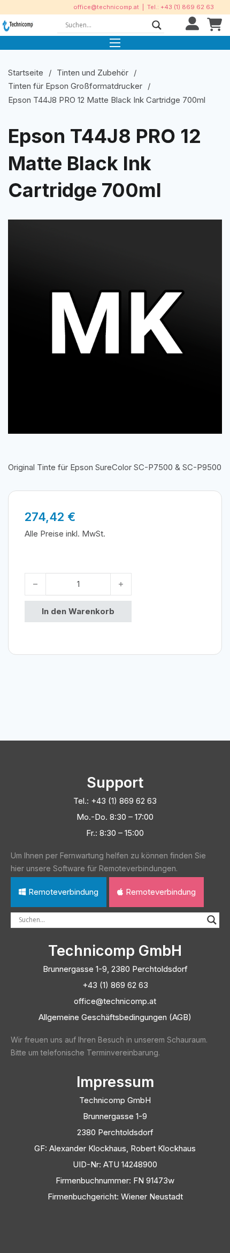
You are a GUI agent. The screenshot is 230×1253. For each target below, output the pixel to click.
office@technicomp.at (106, 7)
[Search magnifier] (156, 25)
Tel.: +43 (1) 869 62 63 (180, 7)
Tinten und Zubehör (92, 72)
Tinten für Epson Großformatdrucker (75, 86)
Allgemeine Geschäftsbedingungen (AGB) (115, 1017)
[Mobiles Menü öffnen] (115, 43)
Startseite (25, 72)
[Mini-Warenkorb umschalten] (214, 25)
